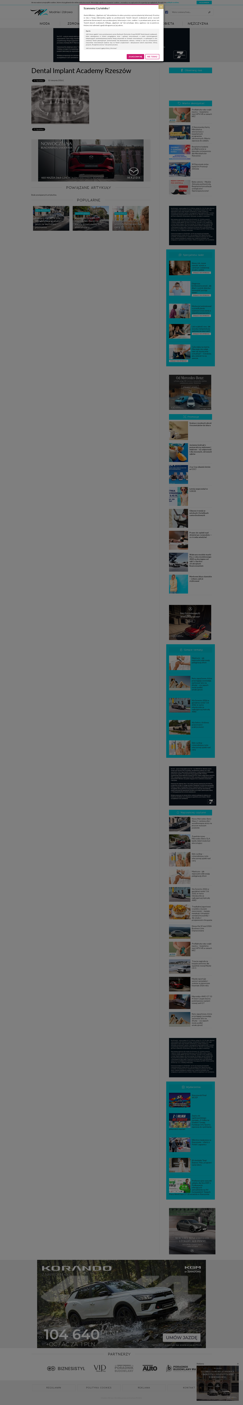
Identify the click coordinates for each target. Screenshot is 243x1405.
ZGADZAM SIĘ (135, 56)
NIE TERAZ (152, 56)
